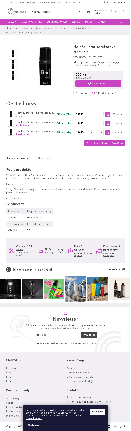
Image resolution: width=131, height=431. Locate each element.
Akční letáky (64, 2)
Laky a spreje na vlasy (39, 211)
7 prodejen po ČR (53, 252)
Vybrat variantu (96, 83)
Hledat (80, 12)
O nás (10, 2)
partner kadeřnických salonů (22, 252)
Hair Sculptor (34, 217)
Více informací (34, 418)
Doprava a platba (76, 368)
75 (28, 230)
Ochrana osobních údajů (80, 381)
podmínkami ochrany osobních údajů (79, 343)
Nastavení (33, 424)
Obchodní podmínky (78, 372)
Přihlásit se (89, 334)
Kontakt (20, 2)
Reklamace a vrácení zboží (81, 376)
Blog (8, 376)
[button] (101, 114)
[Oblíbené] (116, 11)
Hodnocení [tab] (44, 158)
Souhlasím (97, 411)
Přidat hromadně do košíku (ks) (104, 143)
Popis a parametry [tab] (17, 158)
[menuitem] (12, 22)
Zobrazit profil (117, 269)
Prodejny (31, 2)
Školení (76, 2)
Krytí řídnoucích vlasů (38, 224)
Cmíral (48, 269)
